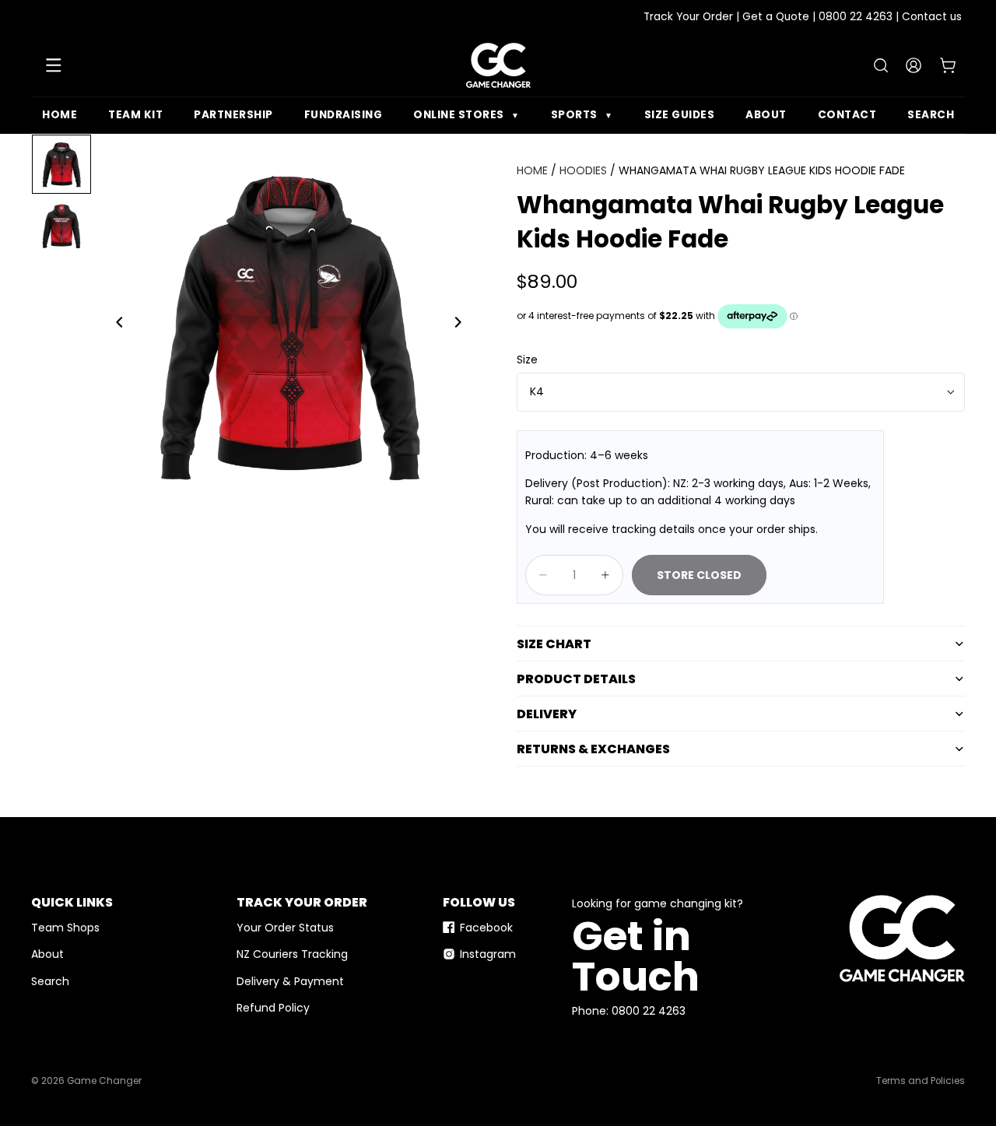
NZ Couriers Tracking (292, 954)
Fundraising (343, 114)
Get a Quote (775, 16)
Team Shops (65, 927)
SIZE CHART (554, 644)
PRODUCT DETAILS (576, 679)
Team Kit (135, 114)
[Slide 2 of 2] (61, 226)
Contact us (932, 16)
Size (527, 359)
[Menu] (53, 65)
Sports (582, 114)
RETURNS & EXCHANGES (593, 749)
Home (59, 114)
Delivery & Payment (290, 981)
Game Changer (104, 1081)
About (766, 114)
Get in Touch (636, 956)
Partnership (233, 114)
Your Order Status (285, 927)
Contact (847, 114)
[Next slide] (462, 324)
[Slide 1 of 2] (61, 164)
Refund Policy (273, 1008)
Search (930, 114)
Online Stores (466, 114)
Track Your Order (688, 16)
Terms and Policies (920, 1081)
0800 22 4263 (856, 16)
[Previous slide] (115, 324)
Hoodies (583, 170)
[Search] (881, 65)
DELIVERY (547, 714)
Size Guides (679, 114)
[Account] (913, 65)
